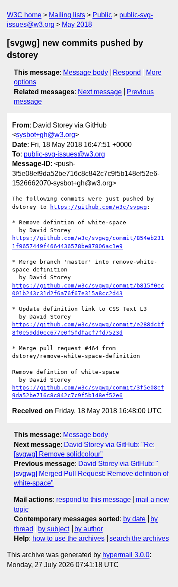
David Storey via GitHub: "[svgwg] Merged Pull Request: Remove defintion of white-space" (91, 473)
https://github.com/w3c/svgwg (98, 207)
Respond (127, 72)
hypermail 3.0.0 (125, 554)
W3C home (24, 15)
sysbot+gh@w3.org (45, 134)
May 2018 (77, 24)
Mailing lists (67, 15)
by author (88, 529)
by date (134, 519)
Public (102, 15)
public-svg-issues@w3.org (64, 154)
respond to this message (93, 499)
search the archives (139, 538)
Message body (85, 72)
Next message (100, 92)
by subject (53, 529)
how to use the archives (68, 538)
